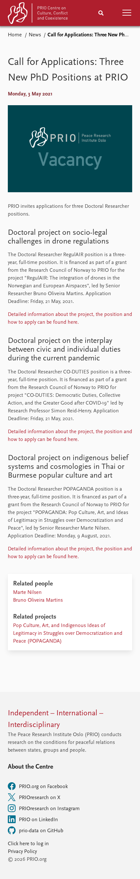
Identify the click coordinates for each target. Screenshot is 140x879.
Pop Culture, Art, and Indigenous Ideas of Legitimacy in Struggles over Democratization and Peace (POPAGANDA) (67, 633)
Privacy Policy (22, 851)
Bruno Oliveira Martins (38, 600)
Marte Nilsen (27, 592)
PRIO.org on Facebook (43, 786)
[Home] (38, 14)
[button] (127, 13)
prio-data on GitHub (41, 831)
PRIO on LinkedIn (38, 819)
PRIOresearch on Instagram (49, 808)
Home (15, 35)
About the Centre (30, 767)
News (35, 35)
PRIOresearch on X (39, 797)
